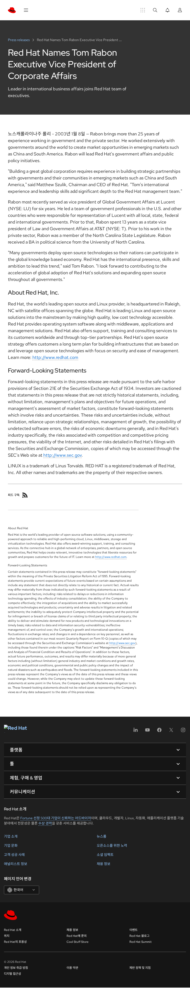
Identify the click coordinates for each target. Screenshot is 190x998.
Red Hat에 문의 (77, 936)
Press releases (19, 40)
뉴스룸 (101, 836)
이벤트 (133, 930)
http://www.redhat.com (55, 357)
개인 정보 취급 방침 (16, 968)
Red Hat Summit (140, 942)
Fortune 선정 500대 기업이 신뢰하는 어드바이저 (55, 818)
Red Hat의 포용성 (15, 942)
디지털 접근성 (12, 974)
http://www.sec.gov (62, 455)
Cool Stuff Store (78, 942)
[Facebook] (159, 731)
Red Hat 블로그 (139, 936)
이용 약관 (72, 968)
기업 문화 (11, 845)
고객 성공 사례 (14, 854)
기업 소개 (11, 836)
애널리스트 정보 (15, 864)
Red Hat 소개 (12, 930)
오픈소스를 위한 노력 (112, 845)
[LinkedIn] (136, 731)
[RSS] (25, 495)
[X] (171, 731)
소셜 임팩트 (105, 854)
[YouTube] (147, 731)
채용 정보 (103, 864)
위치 (6, 936)
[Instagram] (183, 731)
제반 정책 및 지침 (140, 968)
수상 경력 (45, 823)
